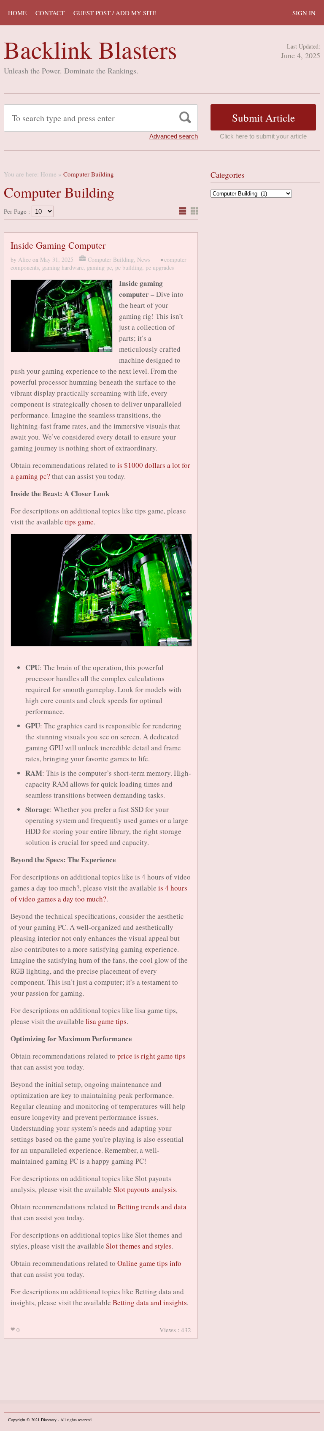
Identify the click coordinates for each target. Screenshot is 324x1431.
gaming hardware (63, 267)
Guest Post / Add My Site (114, 12)
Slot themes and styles (139, 1246)
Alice (24, 259)
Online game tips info (149, 1263)
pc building (128, 267)
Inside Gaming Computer (58, 245)
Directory (49, 1420)
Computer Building (111, 259)
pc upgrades (160, 267)
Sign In (304, 12)
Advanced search (173, 136)
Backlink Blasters (90, 49)
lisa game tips (106, 1021)
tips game (79, 522)
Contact (50, 12)
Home (17, 12)
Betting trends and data (151, 1206)
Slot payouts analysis (144, 1189)
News (143, 259)
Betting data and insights (150, 1302)
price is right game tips (151, 1056)
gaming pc (99, 267)
